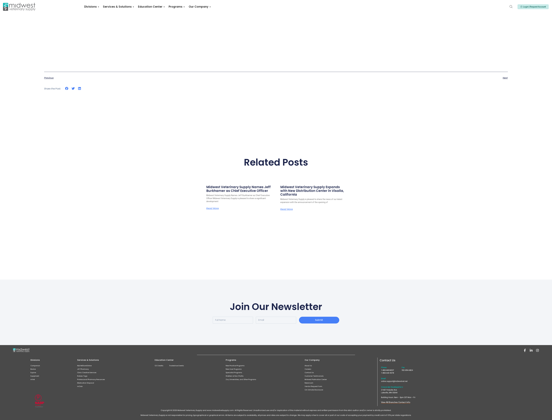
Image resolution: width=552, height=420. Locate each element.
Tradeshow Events (176, 365)
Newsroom (309, 383)
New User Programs (234, 369)
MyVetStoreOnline (84, 365)
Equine (33, 372)
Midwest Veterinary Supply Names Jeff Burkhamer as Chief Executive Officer (238, 189)
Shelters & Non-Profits (235, 376)
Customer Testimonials (314, 376)
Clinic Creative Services (86, 372)
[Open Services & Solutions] (133, 6)
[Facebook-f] (524, 350)
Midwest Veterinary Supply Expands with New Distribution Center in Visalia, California (312, 191)
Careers (308, 369)
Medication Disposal (85, 383)
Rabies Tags (82, 376)
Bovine (33, 369)
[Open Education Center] (164, 6)
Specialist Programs (234, 372)
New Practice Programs (235, 365)
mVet (32, 379)
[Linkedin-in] (531, 350)
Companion (35, 365)
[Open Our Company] (210, 6)
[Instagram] (537, 350)
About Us (308, 365)
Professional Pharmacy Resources (91, 379)
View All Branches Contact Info (395, 402)
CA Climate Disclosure (314, 390)
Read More (212, 208)
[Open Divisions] (98, 6)
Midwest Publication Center (316, 379)
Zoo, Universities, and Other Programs (241, 379)
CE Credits (159, 365)
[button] (66, 88)
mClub (80, 386)
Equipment (34, 376)
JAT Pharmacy (83, 369)
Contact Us (309, 372)
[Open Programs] (184, 6)
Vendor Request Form (313, 386)
